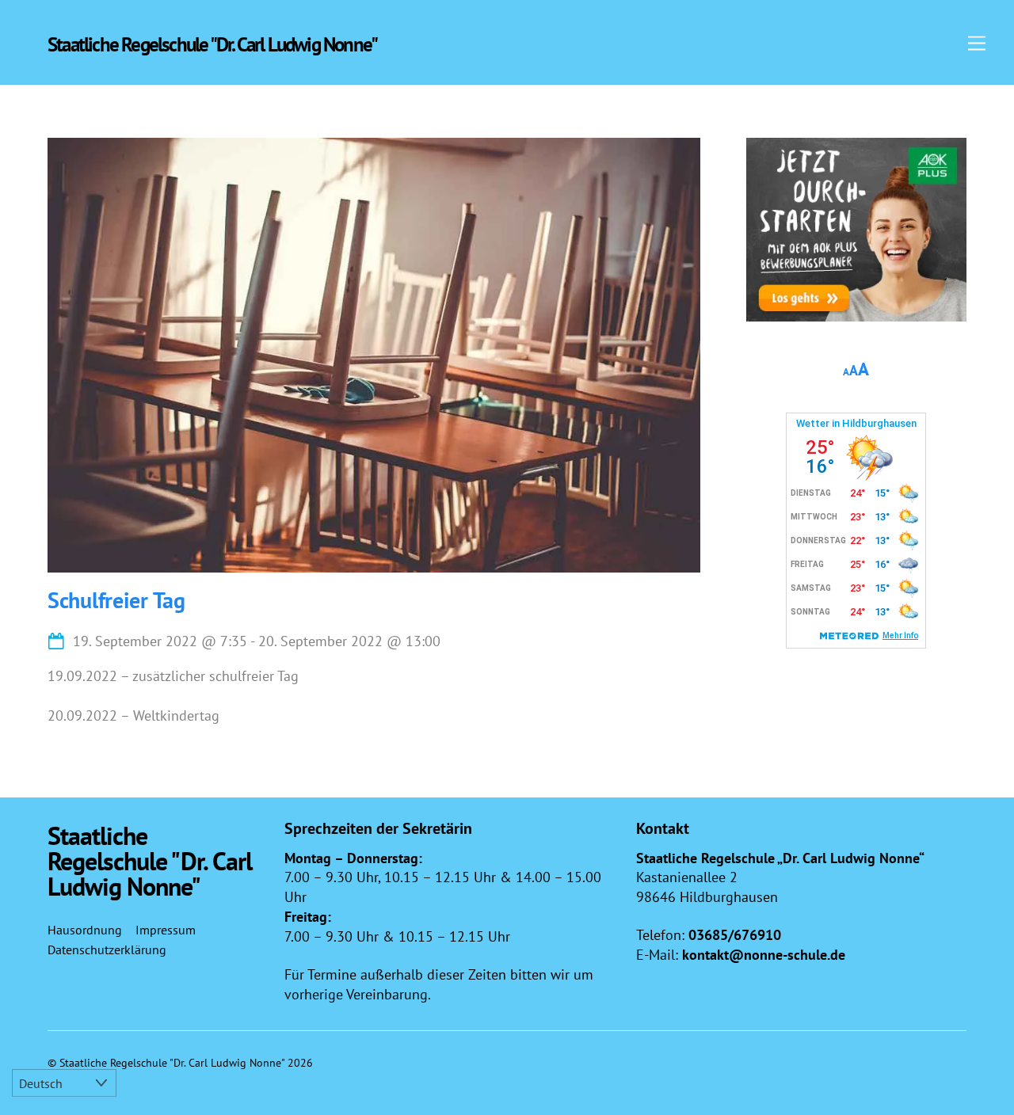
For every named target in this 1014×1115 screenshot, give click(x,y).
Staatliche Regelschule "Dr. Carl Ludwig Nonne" (171, 1062)
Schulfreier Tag (116, 600)
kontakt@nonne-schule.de (763, 955)
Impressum (165, 930)
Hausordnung (85, 930)
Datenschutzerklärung (107, 949)
